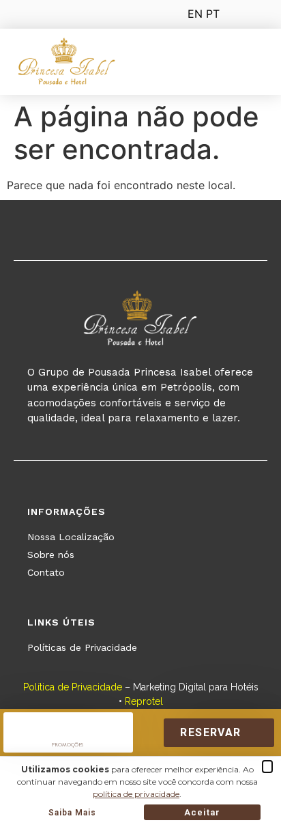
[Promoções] (67, 723)
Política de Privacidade (72, 687)
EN (195, 13)
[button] (252, 63)
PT (213, 13)
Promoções (67, 745)
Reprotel (144, 701)
